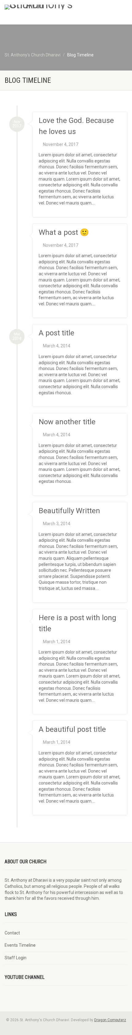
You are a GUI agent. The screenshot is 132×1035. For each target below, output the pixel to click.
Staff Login (15, 957)
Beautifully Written (69, 510)
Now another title (67, 422)
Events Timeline (20, 945)
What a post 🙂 (64, 232)
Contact (12, 932)
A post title (56, 333)
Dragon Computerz (110, 1020)
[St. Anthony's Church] (44, 7)
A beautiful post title (72, 729)
